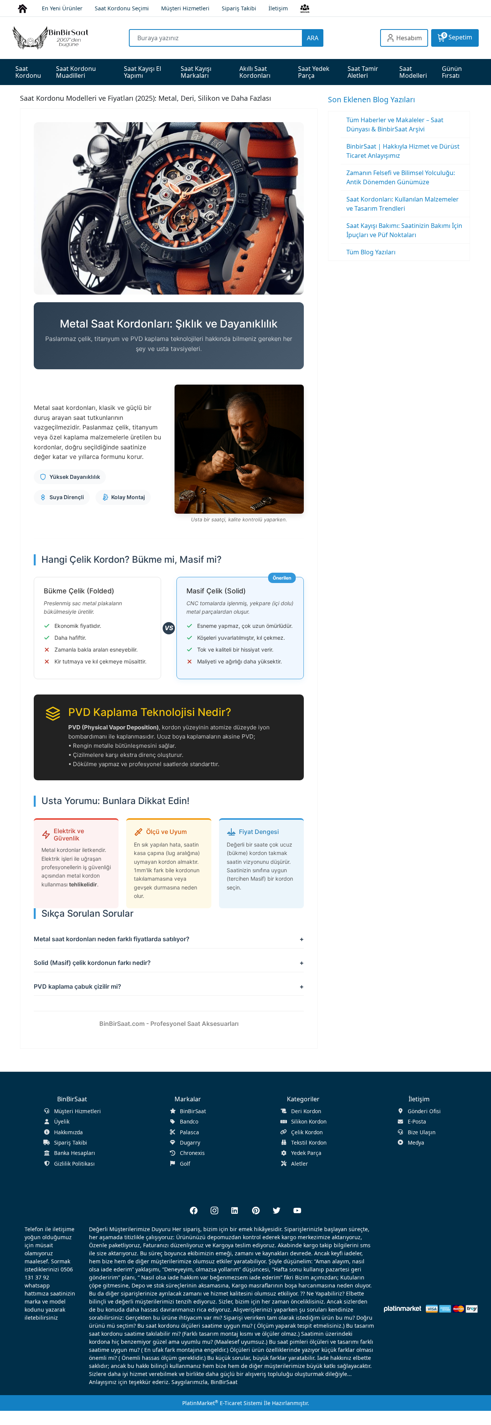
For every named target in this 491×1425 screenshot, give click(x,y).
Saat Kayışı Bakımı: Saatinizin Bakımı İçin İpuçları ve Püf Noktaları (404, 230)
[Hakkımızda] (305, 8)
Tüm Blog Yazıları (370, 252)
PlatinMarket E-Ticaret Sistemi (222, 1403)
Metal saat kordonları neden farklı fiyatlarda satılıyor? (111, 939)
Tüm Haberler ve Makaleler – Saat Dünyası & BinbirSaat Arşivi (394, 124)
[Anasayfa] (22, 8)
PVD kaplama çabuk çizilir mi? (77, 986)
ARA (312, 38)
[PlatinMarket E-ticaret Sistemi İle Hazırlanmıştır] (402, 1309)
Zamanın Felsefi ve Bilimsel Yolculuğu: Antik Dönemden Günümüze (400, 177)
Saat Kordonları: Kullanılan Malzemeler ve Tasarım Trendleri (402, 204)
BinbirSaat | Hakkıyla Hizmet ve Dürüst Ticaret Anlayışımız (403, 151)
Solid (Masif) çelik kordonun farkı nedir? (92, 962)
